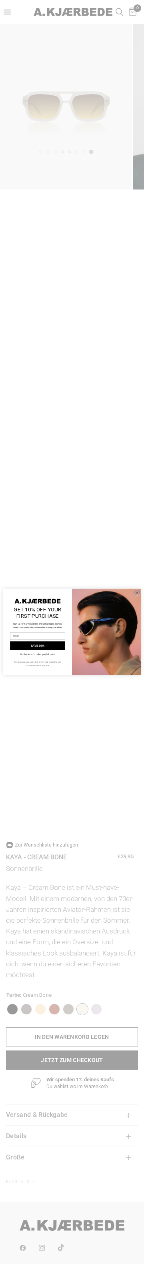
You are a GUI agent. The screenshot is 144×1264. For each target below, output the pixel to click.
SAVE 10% (37, 645)
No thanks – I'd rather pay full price (37, 654)
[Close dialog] (137, 592)
